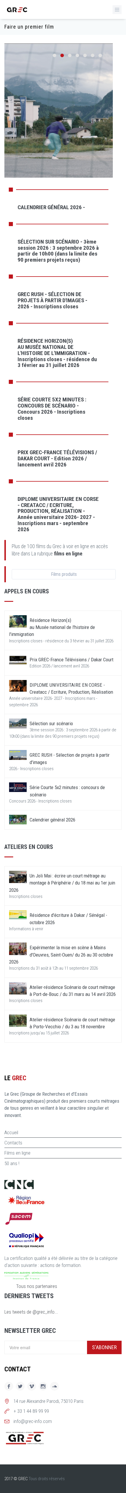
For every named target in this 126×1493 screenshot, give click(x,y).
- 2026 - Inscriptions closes (52, 300)
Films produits (64, 574)
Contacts (13, 1143)
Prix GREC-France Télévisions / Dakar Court (71, 659)
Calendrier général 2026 (52, 820)
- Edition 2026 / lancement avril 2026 (57, 458)
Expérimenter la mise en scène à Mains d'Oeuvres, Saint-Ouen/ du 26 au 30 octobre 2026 (61, 955)
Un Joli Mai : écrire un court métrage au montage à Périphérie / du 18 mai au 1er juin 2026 (62, 883)
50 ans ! (11, 1163)
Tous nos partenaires (36, 1286)
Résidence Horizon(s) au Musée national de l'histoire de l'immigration (52, 627)
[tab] (58, 207)
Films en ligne (17, 1153)
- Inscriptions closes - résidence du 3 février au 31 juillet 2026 (57, 353)
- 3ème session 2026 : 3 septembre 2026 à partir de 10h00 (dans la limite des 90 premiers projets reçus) (58, 250)
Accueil (11, 1132)
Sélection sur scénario (51, 723)
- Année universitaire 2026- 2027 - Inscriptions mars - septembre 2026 (58, 514)
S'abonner (104, 1347)
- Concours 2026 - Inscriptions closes (52, 408)
